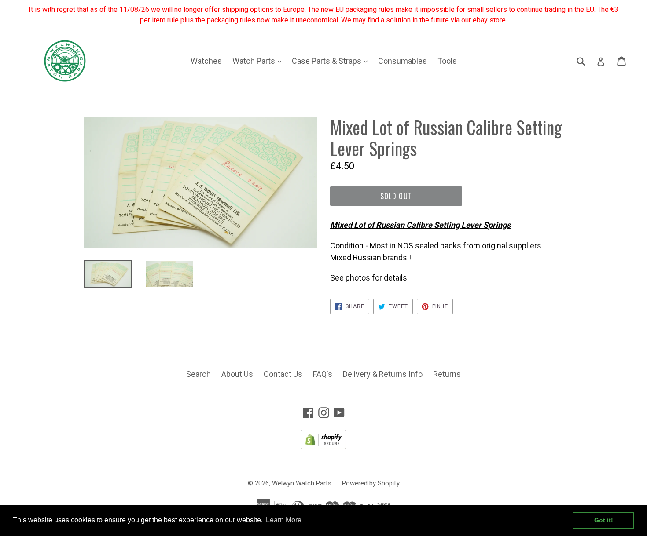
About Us (237, 374)
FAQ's (322, 374)
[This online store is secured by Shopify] (323, 446)
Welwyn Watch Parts (301, 483)
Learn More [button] (283, 520)
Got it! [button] (603, 520)
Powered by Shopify (371, 483)
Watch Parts (259, 61)
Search (198, 374)
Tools (447, 61)
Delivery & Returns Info (383, 374)
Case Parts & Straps (332, 61)
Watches (206, 61)
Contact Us (283, 374)
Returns (447, 374)
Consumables (402, 61)
